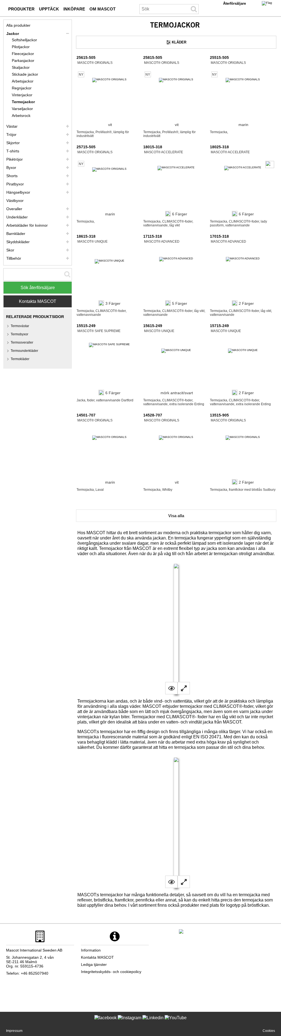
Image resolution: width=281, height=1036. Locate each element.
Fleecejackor (23, 53)
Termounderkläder (24, 351)
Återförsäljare (234, 3)
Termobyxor (19, 334)
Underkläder (17, 217)
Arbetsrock (21, 115)
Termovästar (20, 326)
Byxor (11, 167)
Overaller (14, 209)
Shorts (12, 176)
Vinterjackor (22, 95)
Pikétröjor (14, 159)
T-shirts (12, 151)
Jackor (12, 33)
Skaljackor (21, 67)
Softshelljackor (24, 40)
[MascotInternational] (176, 1022)
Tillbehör (13, 258)
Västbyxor (15, 200)
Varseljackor (22, 108)
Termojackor (23, 102)
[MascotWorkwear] (105, 1022)
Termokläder (20, 359)
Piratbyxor (15, 184)
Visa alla (176, 515)
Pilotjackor (21, 47)
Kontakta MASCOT (37, 301)
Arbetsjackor (22, 81)
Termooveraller (22, 342)
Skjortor (13, 143)
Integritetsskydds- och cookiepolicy (111, 971)
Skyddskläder (18, 242)
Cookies (269, 1031)
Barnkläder (15, 233)
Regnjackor (22, 88)
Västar (12, 126)
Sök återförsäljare (38, 287)
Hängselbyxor (18, 192)
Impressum (14, 1031)
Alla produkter (18, 25)
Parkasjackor (23, 60)
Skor (10, 250)
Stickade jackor (25, 74)
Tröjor (11, 134)
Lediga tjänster (94, 964)
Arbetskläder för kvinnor (27, 225)
